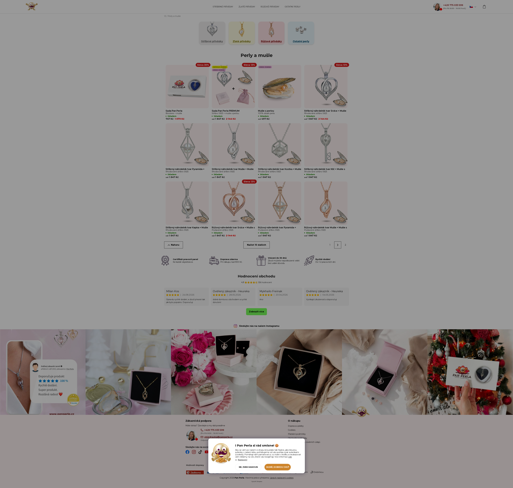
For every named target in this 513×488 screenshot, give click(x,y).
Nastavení (242, 460)
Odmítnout (248, 467)
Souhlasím (277, 467)
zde (290, 457)
